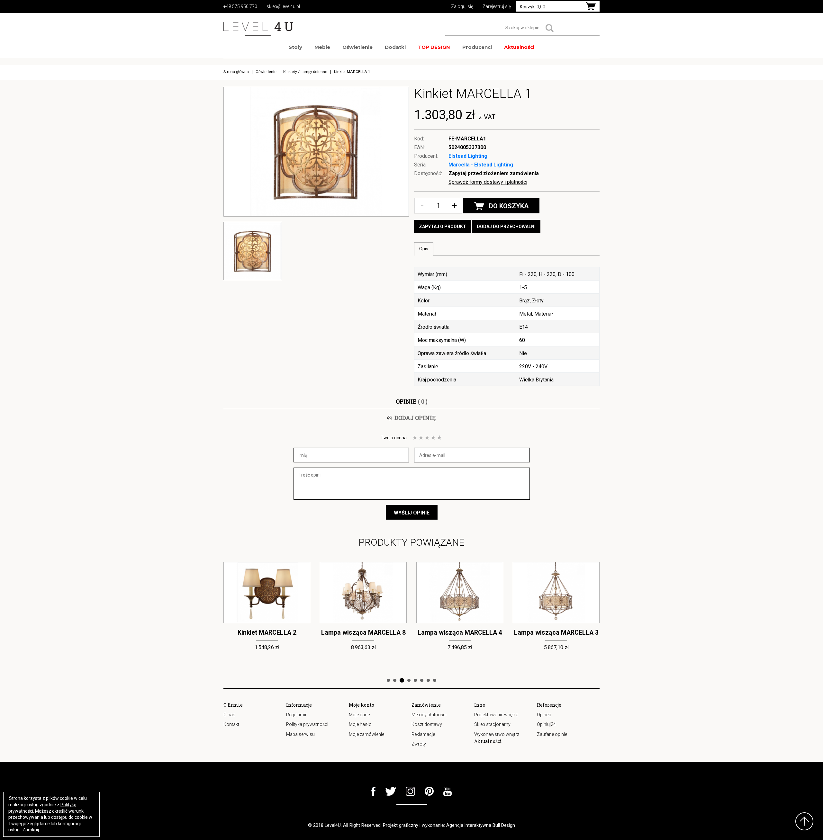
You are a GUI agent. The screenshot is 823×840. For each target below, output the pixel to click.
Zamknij (31, 829)
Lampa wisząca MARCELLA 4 (363, 632)
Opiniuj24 (546, 724)
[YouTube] (447, 791)
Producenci (477, 47)
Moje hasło (360, 724)
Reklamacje (423, 734)
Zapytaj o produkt (442, 226)
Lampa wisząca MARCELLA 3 (460, 632)
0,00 (532, 6)
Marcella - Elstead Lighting (480, 165)
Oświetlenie (357, 47)
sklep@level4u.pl (283, 6)
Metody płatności (429, 714)
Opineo (544, 714)
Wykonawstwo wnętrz (496, 734)
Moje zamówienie (366, 734)
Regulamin (297, 714)
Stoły (295, 47)
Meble (322, 47)
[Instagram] (410, 791)
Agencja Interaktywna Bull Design (480, 825)
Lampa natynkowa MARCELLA (556, 632)
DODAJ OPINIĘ (415, 418)
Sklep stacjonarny (492, 724)
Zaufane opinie (552, 734)
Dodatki (395, 47)
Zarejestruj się (497, 6)
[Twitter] (390, 791)
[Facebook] (373, 791)
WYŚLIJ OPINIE (412, 513)
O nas (229, 714)
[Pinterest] (429, 791)
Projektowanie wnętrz (496, 714)
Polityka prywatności (307, 724)
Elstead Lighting (467, 156)
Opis (423, 248)
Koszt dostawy (427, 724)
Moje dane (359, 714)
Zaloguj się (462, 6)
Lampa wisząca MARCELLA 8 (267, 632)
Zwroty (419, 743)
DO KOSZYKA (509, 206)
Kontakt (231, 724)
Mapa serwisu (300, 734)
